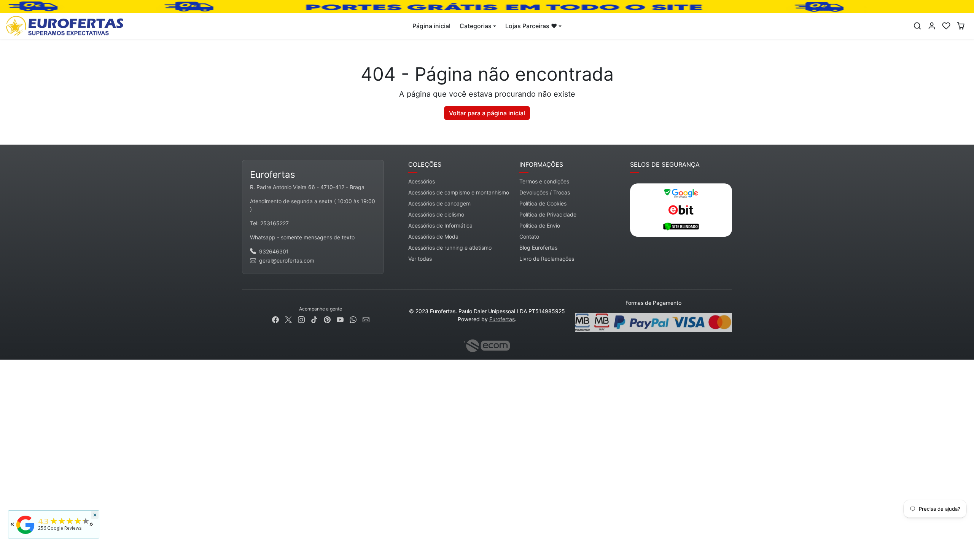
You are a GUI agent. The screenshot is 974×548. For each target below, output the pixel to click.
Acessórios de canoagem (439, 203)
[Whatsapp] (353, 319)
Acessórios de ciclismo (436, 214)
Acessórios (421, 181)
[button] (917, 26)
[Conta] (932, 26)
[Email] (366, 319)
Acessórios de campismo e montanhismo (458, 192)
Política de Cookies (543, 203)
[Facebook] (275, 319)
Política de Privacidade (547, 214)
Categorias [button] (476, 26)
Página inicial (431, 26)
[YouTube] (340, 319)
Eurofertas (502, 319)
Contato (529, 236)
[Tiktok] (314, 319)
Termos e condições (544, 181)
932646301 (274, 251)
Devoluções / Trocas (544, 192)
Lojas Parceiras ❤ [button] (531, 26)
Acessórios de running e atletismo (450, 247)
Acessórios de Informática (440, 225)
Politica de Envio (539, 225)
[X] (288, 319)
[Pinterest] (327, 319)
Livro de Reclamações (546, 258)
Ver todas (420, 258)
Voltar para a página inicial (487, 113)
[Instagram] (301, 319)
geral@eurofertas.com (286, 260)
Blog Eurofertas (538, 247)
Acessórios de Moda (433, 236)
